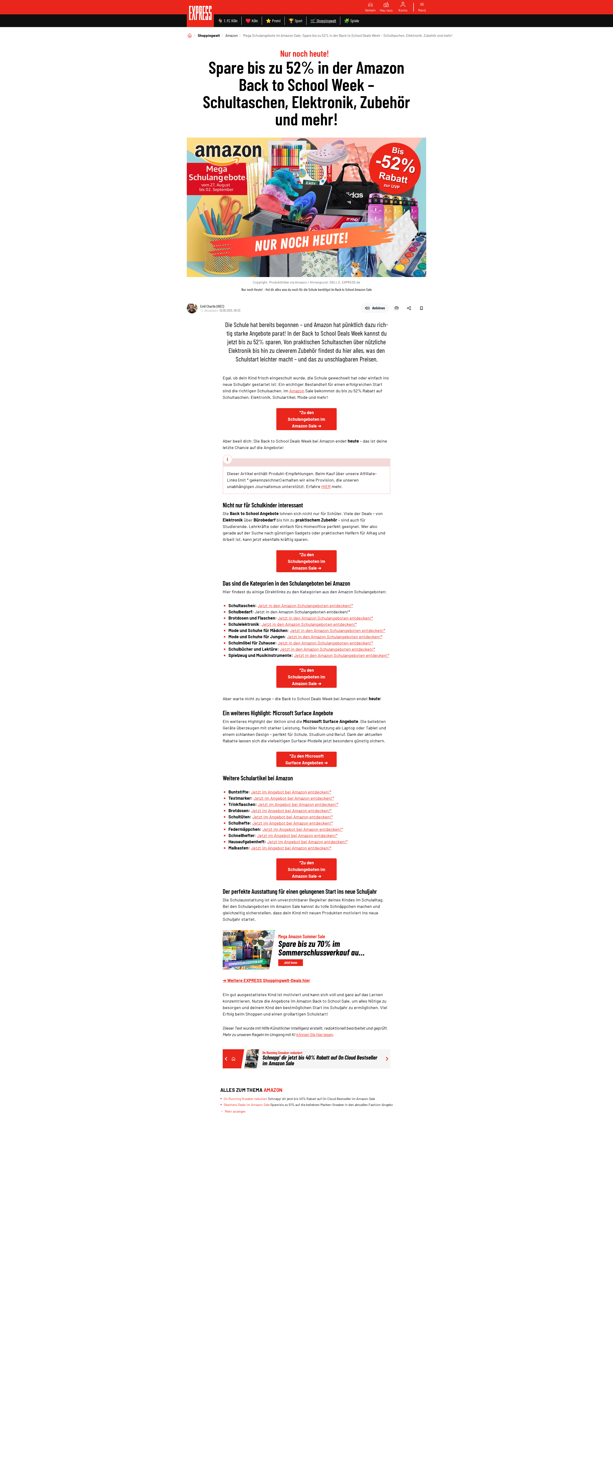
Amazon (231, 35)
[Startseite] (190, 35)
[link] (200, 13)
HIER (326, 486)
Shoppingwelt (209, 35)
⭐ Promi (273, 20)
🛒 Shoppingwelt (323, 20)
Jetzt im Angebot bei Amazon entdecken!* (291, 791)
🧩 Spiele (351, 20)
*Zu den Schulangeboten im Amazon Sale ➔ (306, 419)
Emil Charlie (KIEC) (212, 306)
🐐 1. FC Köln (228, 20)
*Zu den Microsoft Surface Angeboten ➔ (306, 759)
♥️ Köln (251, 20)
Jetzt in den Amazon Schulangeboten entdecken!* (305, 605)
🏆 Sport (295, 20)
